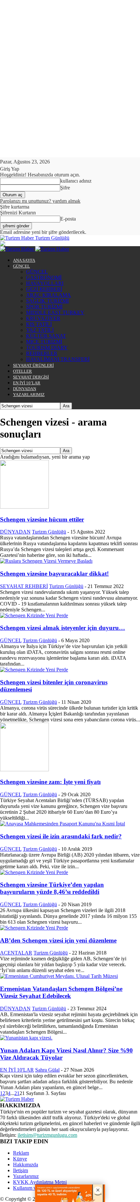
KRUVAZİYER (43, 318)
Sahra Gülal (47, 1070)
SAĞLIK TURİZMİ (47, 301)
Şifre (65, 187)
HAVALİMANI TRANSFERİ (58, 359)
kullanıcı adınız (75, 181)
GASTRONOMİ (44, 277)
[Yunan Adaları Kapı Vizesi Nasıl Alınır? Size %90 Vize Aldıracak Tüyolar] (26, 1037)
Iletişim (20, 1170)
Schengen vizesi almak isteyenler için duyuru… (62, 627)
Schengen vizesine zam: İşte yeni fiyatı (50, 781)
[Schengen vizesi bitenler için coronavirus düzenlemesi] (34, 669)
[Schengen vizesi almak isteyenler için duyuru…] (34, 615)
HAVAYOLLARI (44, 283)
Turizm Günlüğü (49, 532)
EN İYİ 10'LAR (17, 1070)
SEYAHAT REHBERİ (24, 586)
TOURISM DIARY (47, 347)
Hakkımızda (25, 1164)
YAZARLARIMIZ (29, 394)
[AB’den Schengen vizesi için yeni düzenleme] (34, 928)
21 (17, 1093)
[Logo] (17, 249)
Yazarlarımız (26, 1176)
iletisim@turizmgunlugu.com (47, 1135)
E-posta (68, 219)
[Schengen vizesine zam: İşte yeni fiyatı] (24, 769)
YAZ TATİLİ (40, 330)
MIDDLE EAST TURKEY (55, 312)
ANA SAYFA (24, 260)
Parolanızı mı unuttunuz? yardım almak (40, 201)
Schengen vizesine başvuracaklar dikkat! (54, 573)
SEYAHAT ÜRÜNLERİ (33, 365)
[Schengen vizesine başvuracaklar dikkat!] (46, 561)
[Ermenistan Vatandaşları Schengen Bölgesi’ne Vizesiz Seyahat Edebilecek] (59, 976)
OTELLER (22, 371)
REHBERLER (41, 353)
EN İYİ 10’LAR (26, 382)
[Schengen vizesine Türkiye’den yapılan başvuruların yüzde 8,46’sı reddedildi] (34, 872)
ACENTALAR (16, 953)
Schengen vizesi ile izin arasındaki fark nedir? (61, 836)
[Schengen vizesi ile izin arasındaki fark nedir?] (62, 823)
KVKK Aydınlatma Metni (40, 1182)
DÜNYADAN (24, 388)
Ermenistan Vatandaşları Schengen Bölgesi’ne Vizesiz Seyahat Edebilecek (61, 992)
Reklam (21, 1153)
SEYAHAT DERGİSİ (31, 377)
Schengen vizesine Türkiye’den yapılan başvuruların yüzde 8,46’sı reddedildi (52, 888)
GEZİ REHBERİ (44, 289)
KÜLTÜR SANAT (46, 336)
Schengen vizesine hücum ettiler (42, 519)
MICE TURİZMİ (44, 341)
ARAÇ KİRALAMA (48, 295)
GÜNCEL (21, 266)
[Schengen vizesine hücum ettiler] (24, 507)
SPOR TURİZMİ (44, 306)
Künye (20, 1158)
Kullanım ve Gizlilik (34, 1188)
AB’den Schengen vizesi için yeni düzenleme (58, 940)
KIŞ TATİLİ (39, 324)
